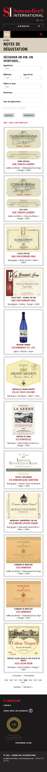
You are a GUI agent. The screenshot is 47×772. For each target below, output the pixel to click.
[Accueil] (24, 12)
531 (16, 680)
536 (40, 680)
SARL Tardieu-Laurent (23, 164)
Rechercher (8, 92)
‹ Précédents (28, 675)
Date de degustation (12, 101)
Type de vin (28, 74)
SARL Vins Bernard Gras (23, 256)
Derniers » (27, 687)
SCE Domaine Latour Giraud (23, 523)
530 (11, 680)
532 (20, 680)
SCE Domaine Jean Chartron (23, 479)
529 (6, 680)
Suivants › (18, 687)
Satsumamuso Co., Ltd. (23, 347)
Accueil (7, 40)
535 (35, 680)
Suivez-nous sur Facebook (16, 710)
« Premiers (16, 675)
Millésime (7, 74)
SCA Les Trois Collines (23, 392)
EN (41, 20)
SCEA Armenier (23, 567)
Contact (7, 705)
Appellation (8, 65)
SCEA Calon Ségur (23, 663)
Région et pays (10, 83)
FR (37, 20)
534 (30, 680)
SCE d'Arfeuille (23, 439)
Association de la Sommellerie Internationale (14, 728)
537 (23, 682)
